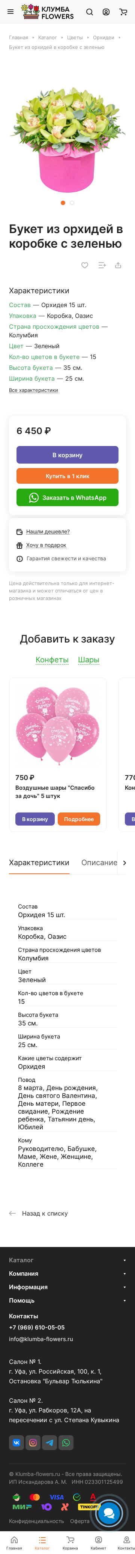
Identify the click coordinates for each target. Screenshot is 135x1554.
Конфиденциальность (36, 1521)
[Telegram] (49, 1442)
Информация (28, 1287)
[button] (63, 203)
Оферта (80, 1521)
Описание (99, 862)
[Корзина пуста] (123, 11)
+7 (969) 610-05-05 (36, 1327)
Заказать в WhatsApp (74, 497)
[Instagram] (33, 1442)
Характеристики (39, 862)
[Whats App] (66, 1442)
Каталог (21, 1260)
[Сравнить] (102, 265)
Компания (23, 1273)
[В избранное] (85, 265)
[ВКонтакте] (16, 1442)
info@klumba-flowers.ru (41, 1339)
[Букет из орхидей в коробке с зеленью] (67, 139)
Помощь (21, 1300)
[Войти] (106, 11)
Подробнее (79, 819)
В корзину (67, 455)
